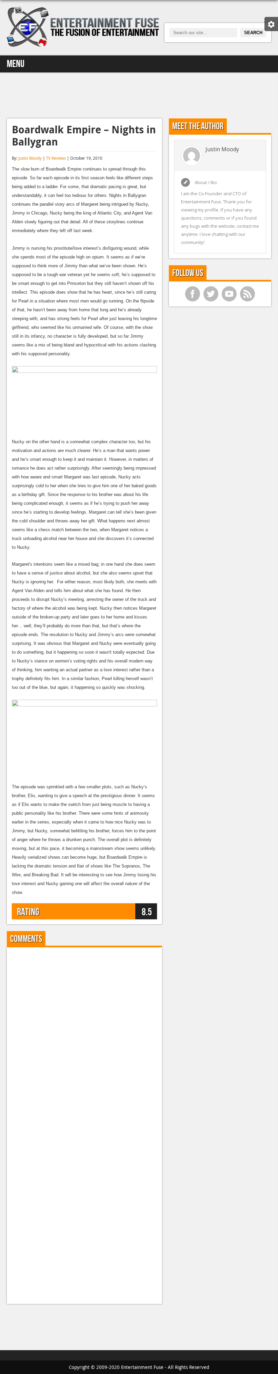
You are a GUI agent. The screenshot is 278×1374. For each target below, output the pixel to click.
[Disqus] (84, 1037)
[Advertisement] (139, 94)
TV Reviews (56, 158)
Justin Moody (30, 158)
